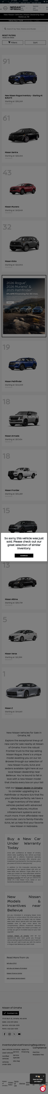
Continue (24, 555)
